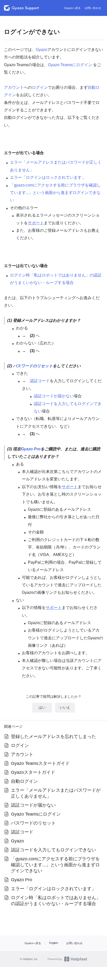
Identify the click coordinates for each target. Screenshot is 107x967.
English (53, 942)
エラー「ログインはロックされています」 (48, 177)
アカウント (14, 87)
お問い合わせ (93, 7)
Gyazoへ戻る (72, 7)
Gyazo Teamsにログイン (70, 65)
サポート (36, 223)
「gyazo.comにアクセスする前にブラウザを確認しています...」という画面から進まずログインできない (55, 192)
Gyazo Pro (31, 449)
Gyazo (41, 49)
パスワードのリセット (33, 366)
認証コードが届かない (54, 396)
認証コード (40, 381)
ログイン (40, 87)
